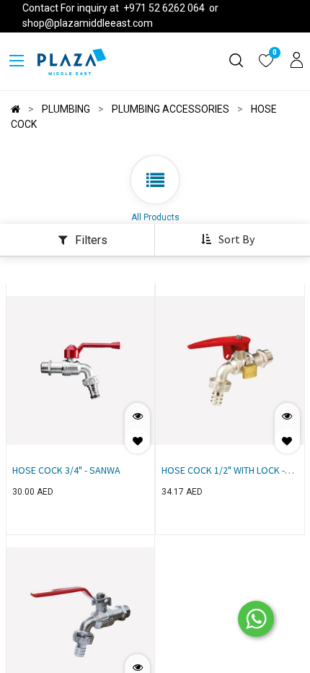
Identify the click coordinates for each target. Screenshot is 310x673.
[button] (227, 240)
